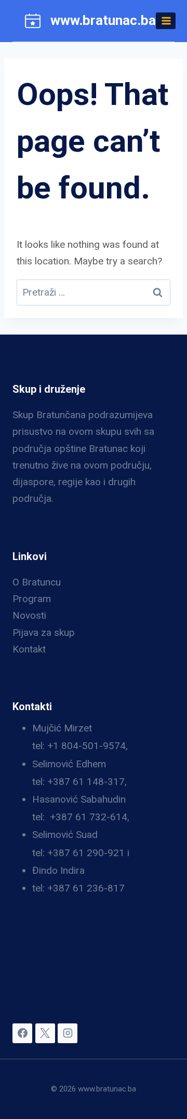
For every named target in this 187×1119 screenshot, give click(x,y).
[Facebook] (22, 1033)
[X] (45, 1033)
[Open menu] (166, 20)
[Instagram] (67, 1033)
